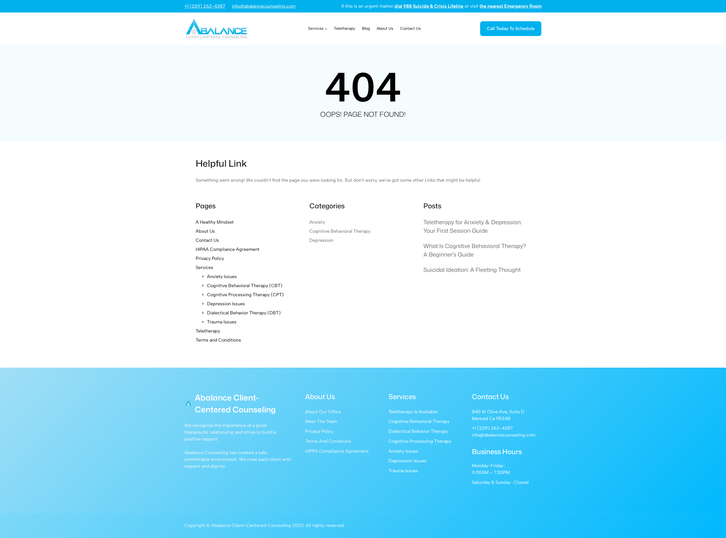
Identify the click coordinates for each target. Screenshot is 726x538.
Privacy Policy (210, 258)
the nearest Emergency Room (511, 6)
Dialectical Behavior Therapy (418, 431)
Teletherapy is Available (413, 411)
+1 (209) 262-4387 (204, 6)
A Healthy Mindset (215, 222)
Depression (321, 240)
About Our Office (323, 411)
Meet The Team (321, 421)
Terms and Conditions (218, 340)
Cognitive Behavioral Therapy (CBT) (244, 285)
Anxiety (317, 222)
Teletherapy (208, 331)
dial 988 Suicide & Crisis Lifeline (428, 6)
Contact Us (207, 240)
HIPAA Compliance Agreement (227, 249)
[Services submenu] (326, 28)
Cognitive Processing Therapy (420, 441)
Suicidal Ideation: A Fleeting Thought (472, 270)
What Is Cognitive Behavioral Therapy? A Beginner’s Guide (474, 250)
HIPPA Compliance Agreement (337, 451)
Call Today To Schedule (511, 28)
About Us (205, 231)
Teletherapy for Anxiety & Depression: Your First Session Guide (472, 226)
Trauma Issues (222, 322)
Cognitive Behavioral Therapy (339, 231)
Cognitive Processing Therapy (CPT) (245, 294)
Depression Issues (226, 303)
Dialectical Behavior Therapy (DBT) (244, 312)
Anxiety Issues (222, 276)
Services (204, 267)
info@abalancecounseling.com (264, 6)
